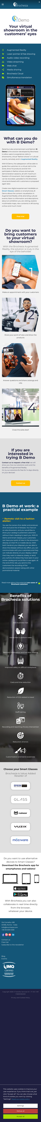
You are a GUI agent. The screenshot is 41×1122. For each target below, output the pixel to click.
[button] (20, 519)
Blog (3, 956)
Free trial (4, 942)
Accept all (20, 1116)
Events (4, 959)
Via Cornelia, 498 (8, 922)
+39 (3, 930)
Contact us (5, 940)
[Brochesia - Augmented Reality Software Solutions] (20, 4)
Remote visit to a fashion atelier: (18, 519)
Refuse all (20, 1111)
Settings (20, 1106)
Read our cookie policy (21, 1099)
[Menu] (2, 4)
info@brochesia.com (9, 927)
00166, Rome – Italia (9, 925)
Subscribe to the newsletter (12, 945)
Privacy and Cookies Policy (20, 998)
